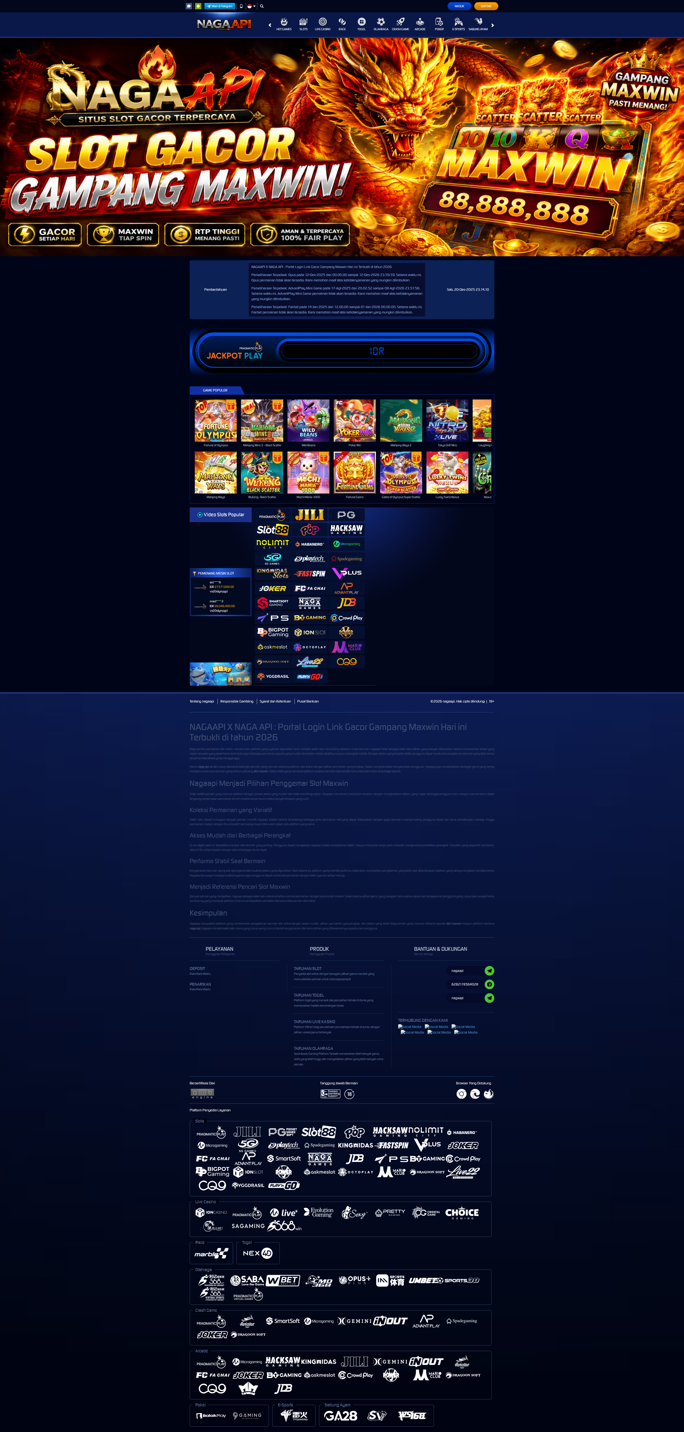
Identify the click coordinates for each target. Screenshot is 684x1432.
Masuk (459, 6)
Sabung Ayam (478, 29)
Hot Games (284, 29)
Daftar (486, 6)
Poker (439, 29)
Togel (361, 29)
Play (253, 356)
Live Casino (323, 29)
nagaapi (375, 749)
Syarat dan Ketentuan (275, 701)
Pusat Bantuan (308, 701)
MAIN (219, 420)
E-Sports (458, 29)
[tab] (273, 514)
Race (342, 29)
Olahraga (381, 29)
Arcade (420, 29)
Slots (304, 29)
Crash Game (400, 29)
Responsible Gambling (236, 701)
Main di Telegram (222, 6)
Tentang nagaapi (202, 701)
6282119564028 (465, 984)
